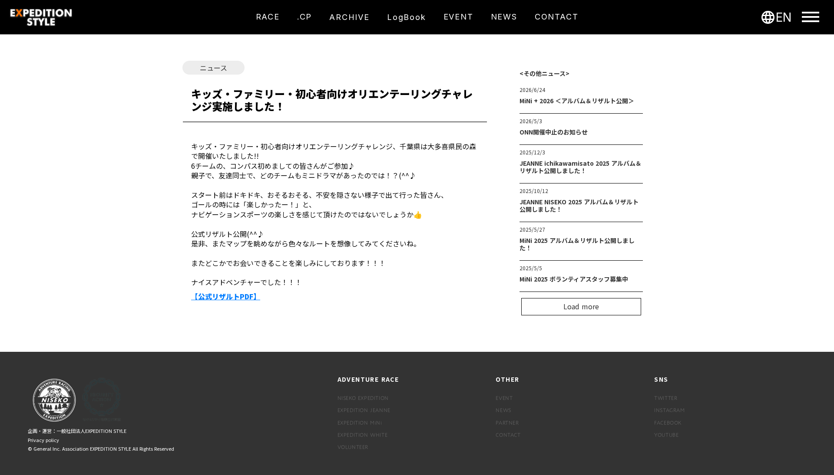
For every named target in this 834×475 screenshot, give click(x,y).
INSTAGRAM (669, 410)
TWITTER (665, 398)
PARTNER (507, 422)
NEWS (503, 410)
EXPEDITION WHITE (363, 434)
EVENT (504, 398)
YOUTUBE (666, 434)
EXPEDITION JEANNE (364, 410)
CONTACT (508, 434)
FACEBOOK (668, 422)
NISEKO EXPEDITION (363, 398)
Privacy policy (43, 440)
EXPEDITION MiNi (360, 422)
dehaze (810, 17)
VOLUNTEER (353, 447)
